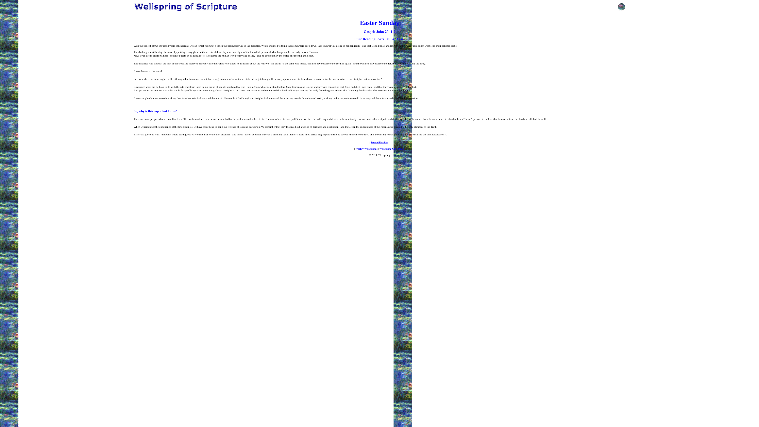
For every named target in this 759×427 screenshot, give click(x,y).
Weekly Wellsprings (366, 148)
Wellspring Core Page (391, 148)
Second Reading (379, 142)
